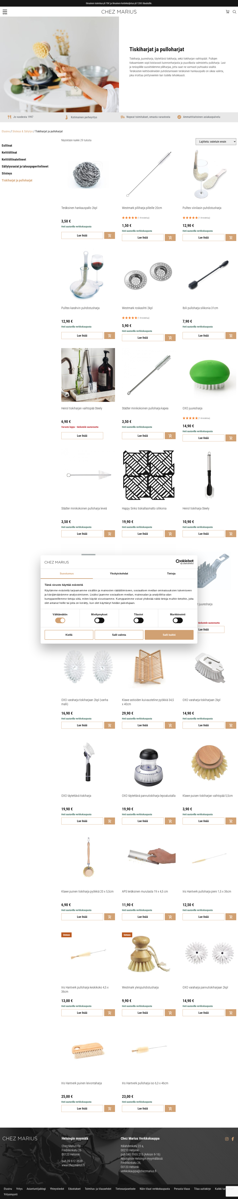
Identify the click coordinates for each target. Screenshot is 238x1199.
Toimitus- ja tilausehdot (98, 1188)
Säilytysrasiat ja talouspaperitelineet (25, 166)
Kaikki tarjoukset (224, 1188)
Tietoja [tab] (171, 573)
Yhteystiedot (57, 1188)
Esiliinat (7, 145)
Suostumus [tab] (67, 573)
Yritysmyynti (11, 1194)
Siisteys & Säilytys (22, 131)
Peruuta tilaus (182, 1188)
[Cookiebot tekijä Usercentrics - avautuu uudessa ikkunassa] (178, 562)
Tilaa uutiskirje (202, 1188)
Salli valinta (119, 634)
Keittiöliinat (9, 152)
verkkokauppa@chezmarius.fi (138, 1171)
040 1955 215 (134, 1154)
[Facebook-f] (232, 1139)
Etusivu (6, 131)
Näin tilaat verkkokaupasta (155, 1188)
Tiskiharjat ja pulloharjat (17, 180)
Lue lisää (82, 235)
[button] (5, 12)
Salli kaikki (169, 634)
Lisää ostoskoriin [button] (109, 235)
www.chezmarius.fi (73, 1165)
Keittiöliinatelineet (14, 159)
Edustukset (74, 1188)
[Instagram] (226, 1139)
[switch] (99, 620)
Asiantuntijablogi (36, 1188)
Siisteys (7, 173)
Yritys (19, 1188)
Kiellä (69, 634)
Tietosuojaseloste (126, 1188)
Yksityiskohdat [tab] (119, 573)
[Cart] (229, 11)
